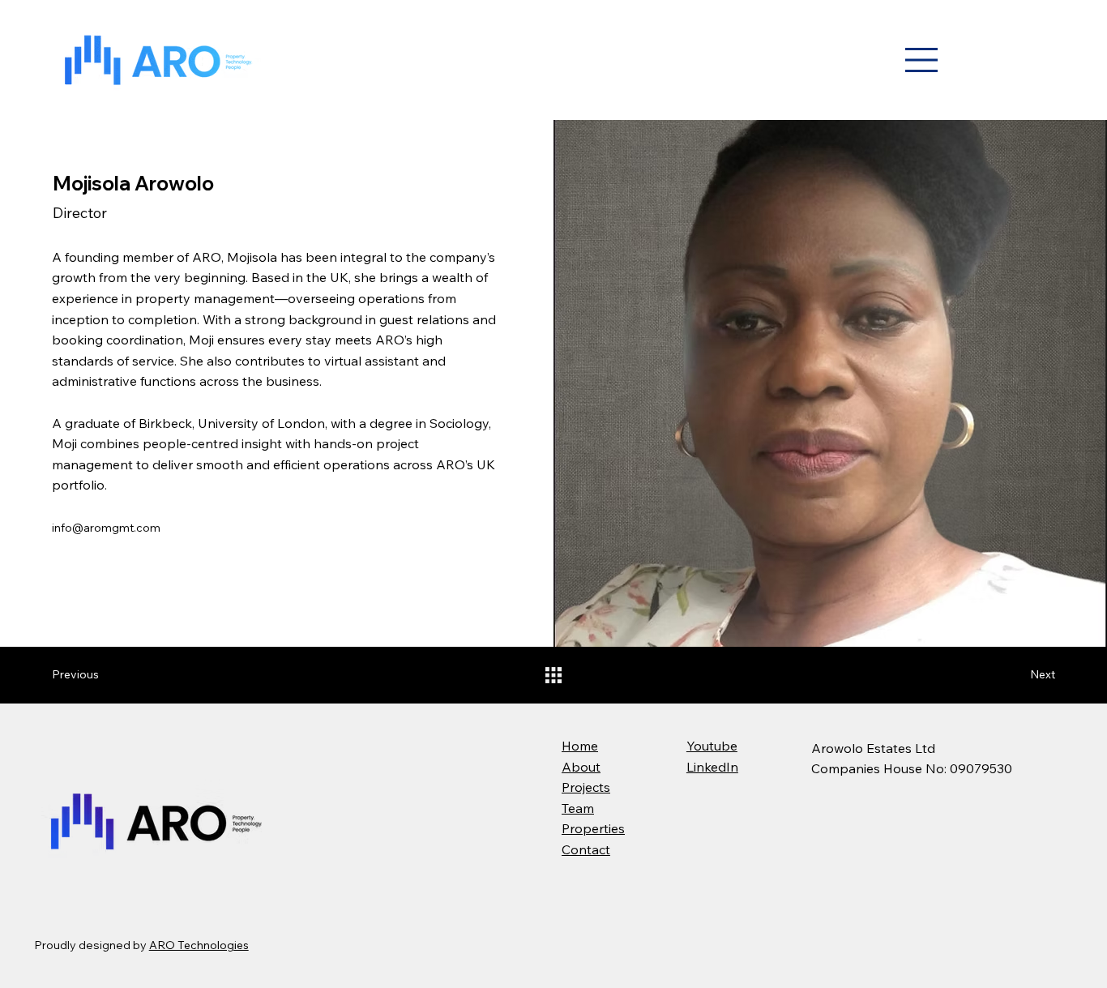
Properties (593, 828)
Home (580, 746)
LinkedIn (712, 767)
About (581, 767)
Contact (586, 849)
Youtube (711, 746)
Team (578, 808)
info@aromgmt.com (106, 527)
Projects (586, 787)
